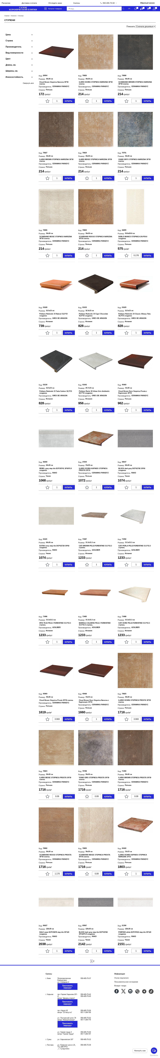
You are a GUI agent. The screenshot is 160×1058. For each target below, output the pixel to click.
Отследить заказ (55, 3)
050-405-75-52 (86, 1018)
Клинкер (21, 15)
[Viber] (137, 991)
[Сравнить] (41, 101)
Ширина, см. (12, 71)
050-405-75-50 (109, 3)
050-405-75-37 (86, 978)
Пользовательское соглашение (126, 982)
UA (129, 8)
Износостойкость (14, 77)
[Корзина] (148, 9)
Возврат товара (120, 986)
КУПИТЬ (68, 101)
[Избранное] (135, 9)
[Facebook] (116, 991)
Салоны (76, 3)
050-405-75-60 (86, 1032)
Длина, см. (11, 65)
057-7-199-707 (86, 1034)
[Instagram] (130, 991)
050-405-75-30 (86, 1045)
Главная (6, 15)
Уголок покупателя (121, 978)
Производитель (14, 47)
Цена (8, 35)
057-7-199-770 (86, 1020)
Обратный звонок (147, 3)
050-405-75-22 (86, 1039)
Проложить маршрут (67, 987)
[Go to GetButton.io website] (154, 1055)
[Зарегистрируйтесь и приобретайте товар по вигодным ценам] (154, 9)
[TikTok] (151, 991)
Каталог (13, 15)
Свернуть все (28, 83)
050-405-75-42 (86, 994)
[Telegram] (144, 991)
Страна (9, 41)
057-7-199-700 (86, 1012)
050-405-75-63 (86, 996)
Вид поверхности (14, 53)
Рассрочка (6, 3)
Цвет (8, 59)
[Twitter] (123, 991)
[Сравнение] (142, 9)
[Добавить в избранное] (47, 101)
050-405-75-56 (86, 1010)
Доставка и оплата (29, 3)
